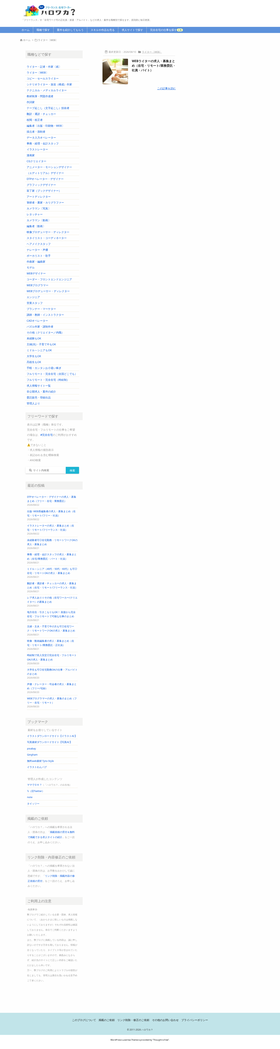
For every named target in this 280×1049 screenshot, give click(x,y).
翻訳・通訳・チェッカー (41, 114)
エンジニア (33, 297)
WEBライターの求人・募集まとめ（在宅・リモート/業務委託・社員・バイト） (154, 65)
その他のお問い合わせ (165, 1020)
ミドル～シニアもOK (39, 350)
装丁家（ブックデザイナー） (44, 190)
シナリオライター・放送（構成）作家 (49, 84)
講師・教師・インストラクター (45, 315)
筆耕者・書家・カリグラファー (45, 202)
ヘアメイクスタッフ (39, 244)
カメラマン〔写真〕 (39, 208)
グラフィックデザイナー (41, 185)
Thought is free (160, 1039)
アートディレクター (39, 196)
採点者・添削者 (36, 131)
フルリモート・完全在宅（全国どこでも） (52, 374)
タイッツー (33, 803)
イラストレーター (37, 149)
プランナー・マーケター (41, 309)
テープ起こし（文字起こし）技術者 (48, 108)
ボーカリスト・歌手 (39, 255)
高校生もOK (34, 362)
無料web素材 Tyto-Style (40, 761)
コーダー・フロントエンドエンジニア (49, 279)
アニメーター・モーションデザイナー (49, 167)
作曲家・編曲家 (36, 261)
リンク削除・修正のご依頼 (133, 1020)
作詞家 (31, 102)
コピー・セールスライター (43, 78)
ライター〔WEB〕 (152, 52)
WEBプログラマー (37, 285)
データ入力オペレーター (41, 137)
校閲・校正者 (35, 120)
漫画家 (31, 155)
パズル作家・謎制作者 (40, 326)
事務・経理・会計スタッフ (43, 143)
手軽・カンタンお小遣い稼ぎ (44, 368)
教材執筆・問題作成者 (40, 96)
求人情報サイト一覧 (39, 385)
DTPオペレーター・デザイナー (45, 179)
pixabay (31, 748)
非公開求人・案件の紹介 (41, 391)
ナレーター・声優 (37, 250)
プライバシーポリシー (194, 1020)
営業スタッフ (35, 303)
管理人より (33, 403)
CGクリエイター (36, 161)
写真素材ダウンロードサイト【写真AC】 (49, 742)
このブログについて (84, 1020)
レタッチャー (35, 214)
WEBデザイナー (36, 273)
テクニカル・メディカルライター (47, 90)
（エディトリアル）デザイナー (45, 173)
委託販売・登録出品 (39, 397)
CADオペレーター (37, 320)
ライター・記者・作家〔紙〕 (44, 66)
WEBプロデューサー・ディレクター (48, 291)
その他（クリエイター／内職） (45, 332)
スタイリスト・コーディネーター (47, 238)
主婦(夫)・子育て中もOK (41, 344)
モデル (31, 267)
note (29, 797)
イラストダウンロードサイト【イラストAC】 (52, 736)
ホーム (26, 40)
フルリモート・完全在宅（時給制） (48, 379)
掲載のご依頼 (107, 1020)
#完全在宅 (46, 435)
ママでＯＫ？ (34, 784)
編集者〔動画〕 (36, 226)
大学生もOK (34, 356)
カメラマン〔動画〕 (39, 220)
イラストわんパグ (37, 767)
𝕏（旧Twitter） (35, 791)
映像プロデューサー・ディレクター (48, 232)
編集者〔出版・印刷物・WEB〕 (45, 125)
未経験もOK (34, 338)
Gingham (32, 754)
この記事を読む (166, 88)
